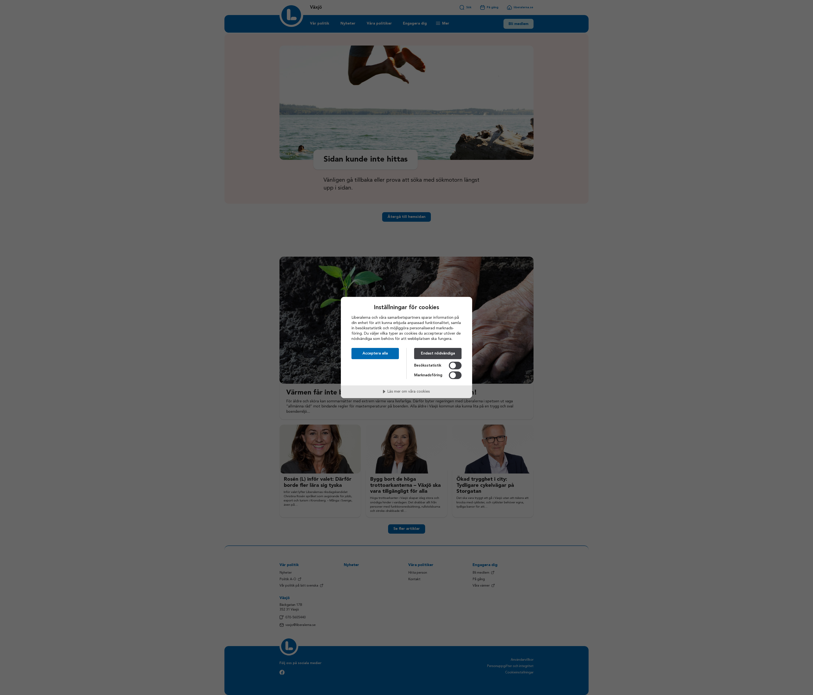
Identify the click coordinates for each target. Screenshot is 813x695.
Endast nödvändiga (438, 353)
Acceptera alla (375, 353)
